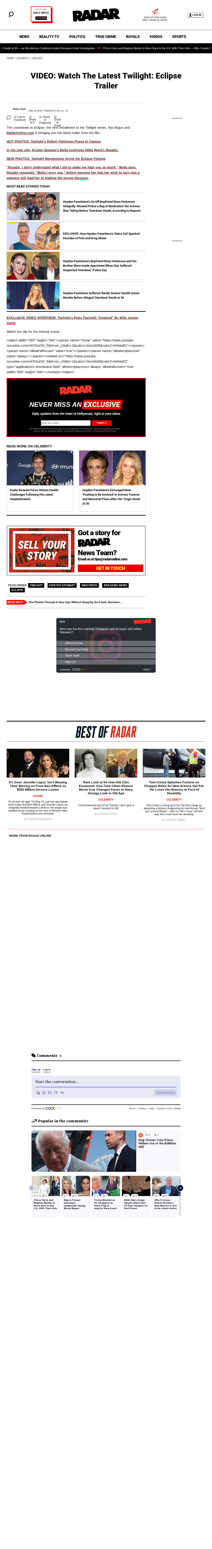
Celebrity (22, 58)
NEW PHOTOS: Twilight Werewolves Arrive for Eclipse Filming (56, 159)
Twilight (37, 58)
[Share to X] (32, 117)
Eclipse (17, 590)
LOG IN (196, 14)
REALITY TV (49, 37)
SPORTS (179, 37)
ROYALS (133, 37)
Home (10, 58)
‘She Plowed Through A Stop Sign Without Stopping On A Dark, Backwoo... (75, 602)
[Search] (11, 16)
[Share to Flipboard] (45, 117)
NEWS (24, 37)
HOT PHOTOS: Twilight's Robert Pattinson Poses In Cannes (54, 141)
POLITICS (77, 37)
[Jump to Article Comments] (9, 117)
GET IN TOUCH (110, 568)
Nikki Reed (89, 585)
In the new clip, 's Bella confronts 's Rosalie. (62, 150)
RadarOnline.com (20, 133)
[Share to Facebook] (20, 117)
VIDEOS (156, 37)
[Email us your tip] (42, 22)
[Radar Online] (96, 15)
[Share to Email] (57, 117)
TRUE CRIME (105, 37)
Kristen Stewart (62, 585)
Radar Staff (19, 109)
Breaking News (115, 585)
